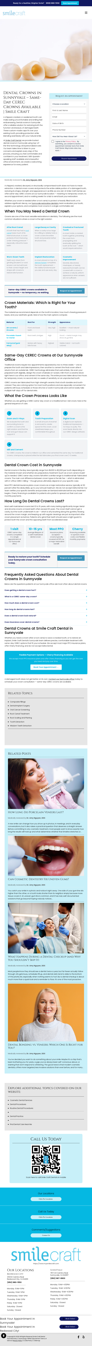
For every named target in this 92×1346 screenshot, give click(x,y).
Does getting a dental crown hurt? (20, 590)
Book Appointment (70, 3)
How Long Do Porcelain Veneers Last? (36, 812)
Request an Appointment (71, 291)
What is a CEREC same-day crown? (21, 596)
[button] (3, 1335)
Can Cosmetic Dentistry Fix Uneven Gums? (38, 879)
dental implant (41, 263)
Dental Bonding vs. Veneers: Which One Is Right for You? (45, 1046)
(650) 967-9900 (57, 1278)
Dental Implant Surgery (20, 705)
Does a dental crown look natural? (20, 615)
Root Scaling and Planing (21, 717)
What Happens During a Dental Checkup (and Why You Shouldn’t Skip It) (44, 958)
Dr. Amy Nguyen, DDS (32, 180)
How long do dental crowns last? (20, 609)
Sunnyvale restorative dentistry (45, 203)
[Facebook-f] (78, 1337)
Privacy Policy (71, 141)
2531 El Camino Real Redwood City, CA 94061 (17, 1278)
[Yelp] (83, 1337)
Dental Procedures (18, 1104)
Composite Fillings (18, 702)
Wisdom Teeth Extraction (21, 725)
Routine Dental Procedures (21, 1108)
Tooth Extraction (17, 722)
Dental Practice (16, 1116)
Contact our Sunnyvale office (61, 679)
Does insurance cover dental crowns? (22, 622)
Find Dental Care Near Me (21, 1124)
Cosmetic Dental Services (21, 1100)
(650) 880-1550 (52, 3)
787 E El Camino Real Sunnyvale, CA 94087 (59, 1274)
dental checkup (69, 976)
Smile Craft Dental (13, 140)
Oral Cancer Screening (20, 709)
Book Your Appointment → (46, 667)
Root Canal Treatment (20, 713)
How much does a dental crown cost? (22, 603)
